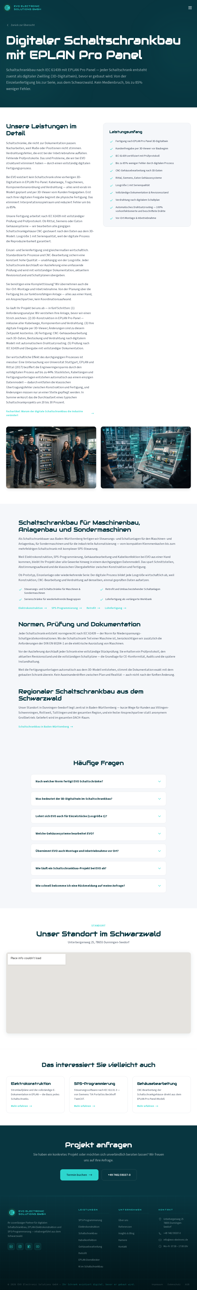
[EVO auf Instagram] (20, 1246)
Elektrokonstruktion (30, 608)
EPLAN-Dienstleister (89, 1260)
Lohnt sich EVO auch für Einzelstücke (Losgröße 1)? (71, 816)
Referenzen (125, 1227)
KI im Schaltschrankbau (90, 1266)
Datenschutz (174, 1284)
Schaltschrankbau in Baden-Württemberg (43, 727)
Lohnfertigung (113, 608)
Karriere (123, 1240)
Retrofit (91, 608)
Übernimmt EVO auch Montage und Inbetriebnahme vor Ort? (77, 851)
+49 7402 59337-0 (119, 1175)
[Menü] (190, 8)
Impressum (157, 1284)
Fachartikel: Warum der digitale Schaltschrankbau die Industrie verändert (44, 413)
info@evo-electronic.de (176, 1240)
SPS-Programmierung (65, 608)
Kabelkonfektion (87, 1240)
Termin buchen (76, 1175)
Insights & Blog (126, 1233)
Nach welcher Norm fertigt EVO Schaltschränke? (69, 781)
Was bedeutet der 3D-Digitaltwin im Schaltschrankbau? (74, 799)
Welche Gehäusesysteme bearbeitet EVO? (65, 833)
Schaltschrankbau (87, 1233)
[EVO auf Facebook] (28, 1246)
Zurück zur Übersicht (23, 25)
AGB (187, 1284)
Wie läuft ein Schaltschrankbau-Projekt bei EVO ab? (71, 868)
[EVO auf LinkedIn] (11, 1246)
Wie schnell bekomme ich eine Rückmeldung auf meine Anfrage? (80, 886)
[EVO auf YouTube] (37, 1246)
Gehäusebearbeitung (90, 1246)
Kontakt (123, 1246)
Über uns (123, 1220)
